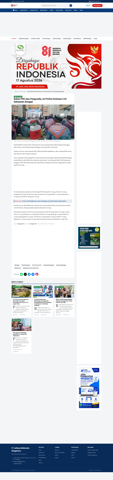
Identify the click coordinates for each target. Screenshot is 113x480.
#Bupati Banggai (26, 265)
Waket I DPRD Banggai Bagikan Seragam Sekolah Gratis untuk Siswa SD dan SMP (64, 301)
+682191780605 (17, 463)
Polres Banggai (46, 38)
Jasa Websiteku (97, 470)
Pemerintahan (59, 10)
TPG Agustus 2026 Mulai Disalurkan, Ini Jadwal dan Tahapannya (20, 334)
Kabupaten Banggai (24, 38)
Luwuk (95, 38)
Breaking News (42, 457)
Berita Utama (23, 91)
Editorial (41, 462)
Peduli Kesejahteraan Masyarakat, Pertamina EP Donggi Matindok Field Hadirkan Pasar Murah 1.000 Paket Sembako (43, 302)
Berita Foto (68, 10)
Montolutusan (43, 10)
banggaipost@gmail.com (19, 461)
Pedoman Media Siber (93, 450)
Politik (51, 10)
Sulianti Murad (77, 38)
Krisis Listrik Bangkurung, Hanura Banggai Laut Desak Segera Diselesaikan (44, 201)
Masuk (88, 5)
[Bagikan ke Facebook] (33, 274)
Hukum (56, 457)
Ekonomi (57, 450)
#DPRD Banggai (87, 38)
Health (56, 455)
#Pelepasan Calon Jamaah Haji (30, 268)
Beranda (17, 91)
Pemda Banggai (57, 38)
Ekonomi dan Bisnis (59, 452)
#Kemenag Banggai (61, 265)
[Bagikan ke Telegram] (29, 274)
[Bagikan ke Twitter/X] (25, 274)
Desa (40, 460)
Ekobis (75, 10)
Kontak (73, 457)
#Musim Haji (18, 268)
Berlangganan (97, 5)
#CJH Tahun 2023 (36, 265)
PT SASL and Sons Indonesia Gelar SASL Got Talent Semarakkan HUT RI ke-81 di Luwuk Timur (20, 302)
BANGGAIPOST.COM (20, 145)
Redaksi (73, 452)
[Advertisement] (56, 24)
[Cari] (70, 5)
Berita (40, 450)
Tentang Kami (74, 450)
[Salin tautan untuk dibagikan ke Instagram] (36, 274)
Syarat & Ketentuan (92, 455)
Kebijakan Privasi (92, 452)
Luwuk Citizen (23, 10)
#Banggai (17, 265)
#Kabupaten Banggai (49, 265)
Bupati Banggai (67, 38)
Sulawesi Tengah (35, 38)
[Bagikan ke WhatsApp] (21, 274)
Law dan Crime (34, 10)
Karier (72, 455)
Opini (81, 10)
